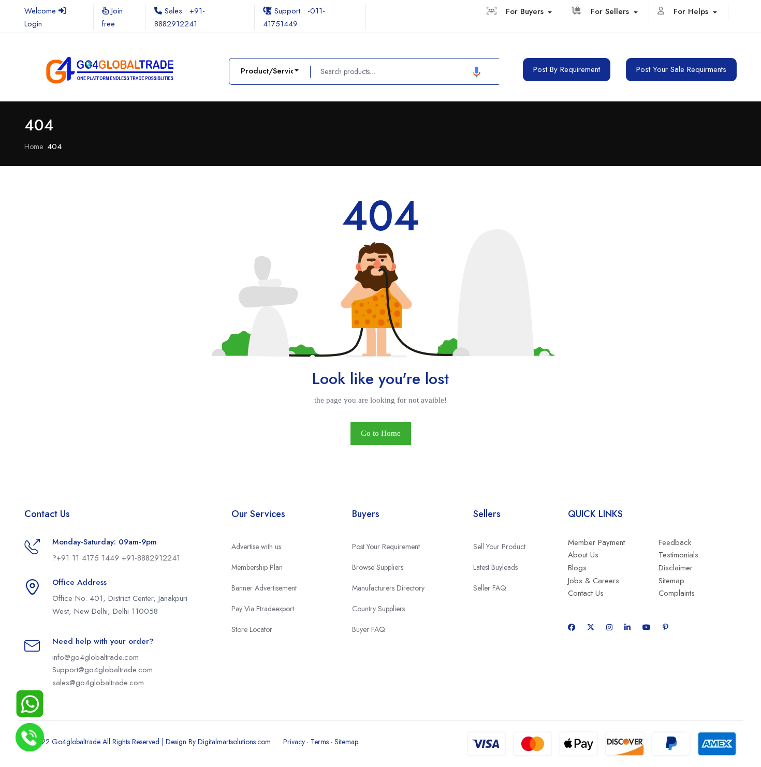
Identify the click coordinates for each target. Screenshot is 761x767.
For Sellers (611, 11)
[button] (476, 71)
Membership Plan (257, 567)
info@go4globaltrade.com (95, 657)
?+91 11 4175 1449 (87, 558)
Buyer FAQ (368, 629)
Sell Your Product (499, 546)
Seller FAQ (489, 588)
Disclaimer (675, 567)
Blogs (577, 567)
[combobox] (270, 71)
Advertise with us (256, 546)
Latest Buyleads (495, 567)
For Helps (692, 11)
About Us (583, 555)
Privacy (294, 741)
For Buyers (526, 11)
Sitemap (671, 580)
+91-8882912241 (151, 558)
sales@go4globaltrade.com (98, 682)
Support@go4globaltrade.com (102, 669)
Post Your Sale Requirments (681, 69)
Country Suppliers (378, 608)
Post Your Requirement (386, 546)
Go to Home (381, 433)
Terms (320, 741)
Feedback (674, 542)
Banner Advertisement (264, 588)
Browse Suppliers (377, 567)
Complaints (676, 593)
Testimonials (678, 555)
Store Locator (251, 629)
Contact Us (586, 593)
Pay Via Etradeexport (262, 608)
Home (33, 146)
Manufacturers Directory (388, 588)
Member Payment (596, 542)
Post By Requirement (566, 69)
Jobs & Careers (593, 580)
